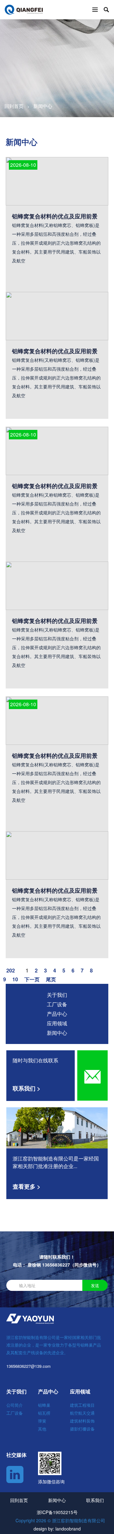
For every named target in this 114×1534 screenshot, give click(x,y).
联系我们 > (27, 1088)
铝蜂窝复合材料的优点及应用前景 (55, 351)
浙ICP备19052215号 (57, 1512)
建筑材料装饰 (82, 1421)
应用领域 (57, 1023)
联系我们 (95, 1500)
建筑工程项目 (82, 1405)
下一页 (32, 979)
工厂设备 (57, 1004)
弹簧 (42, 1421)
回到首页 (13, 106)
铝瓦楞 (44, 1413)
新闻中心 (57, 1032)
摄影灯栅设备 (82, 1429)
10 (15, 979)
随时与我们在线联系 (35, 1060)
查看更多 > (27, 1186)
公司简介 (14, 1405)
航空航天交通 (82, 1413)
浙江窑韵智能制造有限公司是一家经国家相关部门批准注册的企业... (56, 1162)
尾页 (51, 979)
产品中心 (57, 1013)
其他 (42, 1429)
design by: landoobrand (57, 1528)
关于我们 (57, 994)
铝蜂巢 (44, 1405)
